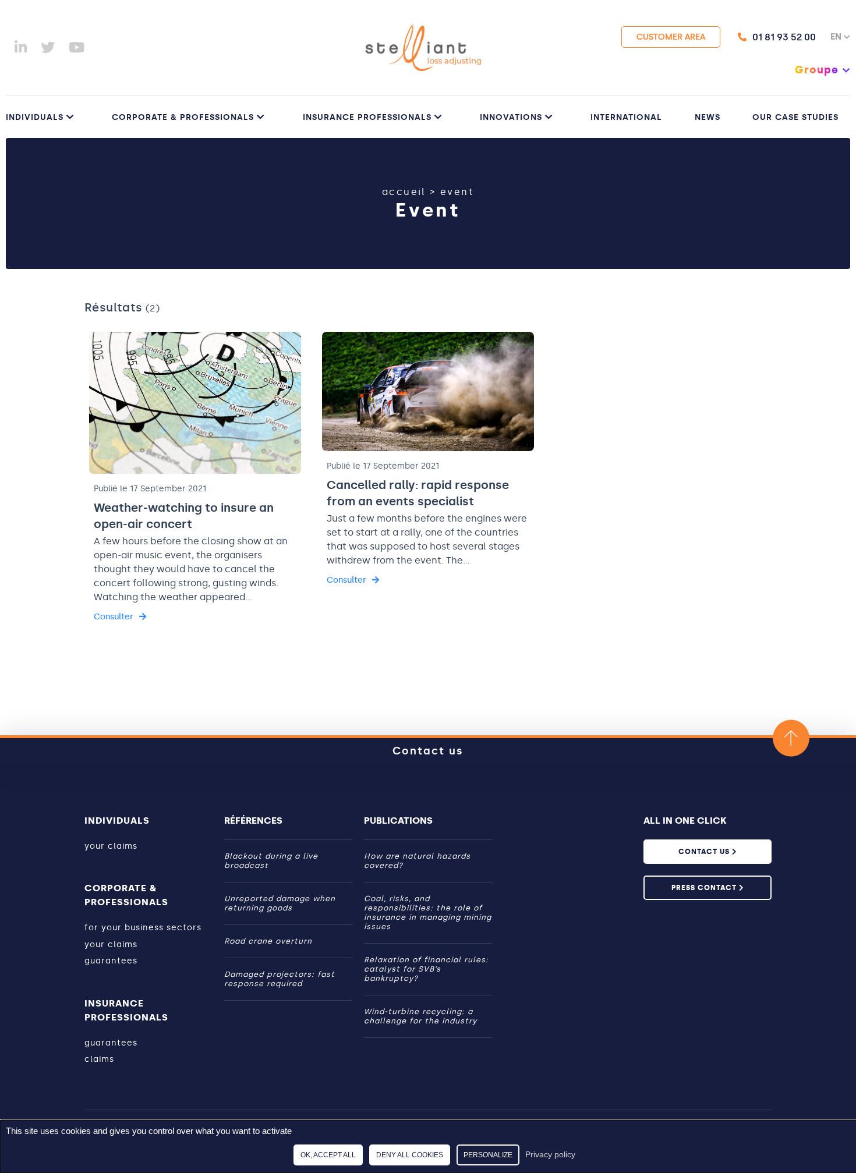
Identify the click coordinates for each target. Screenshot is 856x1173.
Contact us (428, 751)
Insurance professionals (367, 117)
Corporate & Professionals (183, 117)
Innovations (511, 117)
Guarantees (110, 961)
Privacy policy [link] (550, 1154)
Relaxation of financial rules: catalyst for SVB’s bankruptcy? (426, 969)
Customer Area (670, 37)
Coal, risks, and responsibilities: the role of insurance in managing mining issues (427, 912)
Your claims (110, 846)
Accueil (404, 191)
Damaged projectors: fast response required (279, 979)
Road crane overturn (268, 941)
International (626, 117)
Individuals (34, 117)
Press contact (705, 888)
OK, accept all (328, 1155)
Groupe (817, 69)
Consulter (113, 617)
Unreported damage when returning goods (279, 903)
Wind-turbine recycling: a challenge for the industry (420, 1016)
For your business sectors (142, 928)
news (707, 117)
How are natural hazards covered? (417, 861)
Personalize (488, 1155)
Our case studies (795, 117)
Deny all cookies (409, 1155)
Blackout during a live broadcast (271, 861)
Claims (99, 1059)
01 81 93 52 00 (784, 36)
